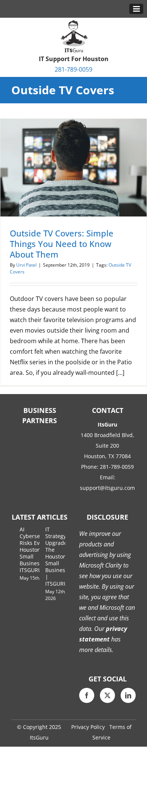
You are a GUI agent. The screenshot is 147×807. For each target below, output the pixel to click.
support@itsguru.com (107, 487)
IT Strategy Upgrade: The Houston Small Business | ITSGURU (57, 556)
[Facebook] (86, 695)
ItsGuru (39, 737)
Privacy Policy (88, 726)
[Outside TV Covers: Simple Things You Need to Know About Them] (73, 167)
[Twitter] (107, 695)
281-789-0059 (73, 69)
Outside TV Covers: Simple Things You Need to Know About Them (61, 243)
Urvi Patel (26, 265)
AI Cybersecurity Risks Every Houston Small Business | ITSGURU (37, 550)
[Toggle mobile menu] (136, 9)
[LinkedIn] (128, 695)
